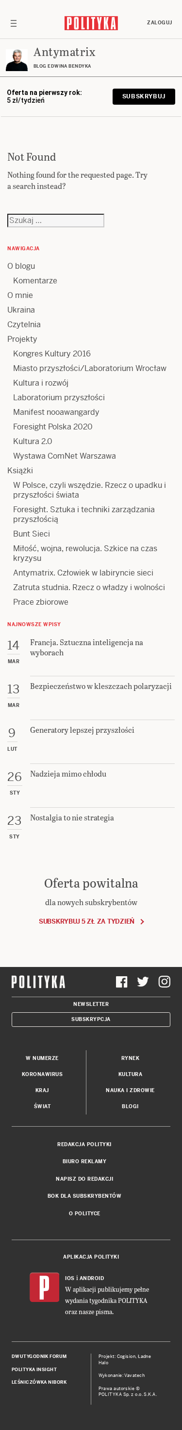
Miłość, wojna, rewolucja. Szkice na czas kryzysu (85, 553)
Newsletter (91, 1004)
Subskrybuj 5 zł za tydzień (86, 921)
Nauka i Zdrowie (130, 1090)
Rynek (130, 1058)
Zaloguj (159, 22)
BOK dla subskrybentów (85, 1196)
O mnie (20, 295)
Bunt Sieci (31, 534)
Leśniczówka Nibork (39, 1382)
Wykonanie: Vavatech (122, 1375)
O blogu (21, 266)
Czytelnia (24, 324)
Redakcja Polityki (84, 1144)
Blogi (130, 1106)
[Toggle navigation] (13, 23)
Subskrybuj (143, 96)
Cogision (126, 1356)
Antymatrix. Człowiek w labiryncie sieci (83, 573)
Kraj (42, 1090)
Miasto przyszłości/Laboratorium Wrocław (89, 368)
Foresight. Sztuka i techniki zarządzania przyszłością (84, 514)
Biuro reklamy (85, 1161)
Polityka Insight (34, 1370)
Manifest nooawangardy (56, 412)
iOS (70, 1278)
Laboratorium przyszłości (59, 397)
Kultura (130, 1074)
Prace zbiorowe (40, 602)
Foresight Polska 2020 (53, 427)
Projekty (22, 339)
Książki (20, 470)
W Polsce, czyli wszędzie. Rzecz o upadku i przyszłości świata (89, 490)
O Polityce (84, 1213)
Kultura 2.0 (32, 441)
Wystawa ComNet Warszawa (64, 456)
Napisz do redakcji (84, 1179)
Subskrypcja (91, 1019)
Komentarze (35, 281)
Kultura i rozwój (40, 383)
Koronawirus (42, 1074)
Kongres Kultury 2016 (52, 354)
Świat (42, 1106)
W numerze (42, 1058)
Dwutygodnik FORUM (39, 1356)
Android (92, 1278)
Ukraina (21, 310)
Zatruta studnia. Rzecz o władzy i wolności (89, 587)
